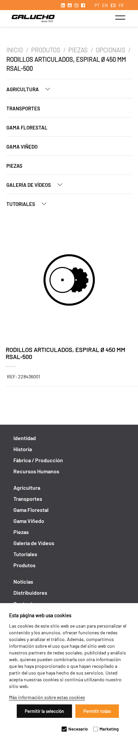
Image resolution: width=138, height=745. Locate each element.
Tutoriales (21, 204)
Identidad (24, 438)
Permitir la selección (44, 711)
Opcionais (110, 50)
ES (113, 5)
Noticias (23, 581)
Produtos (45, 50)
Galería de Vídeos (29, 185)
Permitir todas (97, 711)
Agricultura (23, 89)
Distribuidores (30, 592)
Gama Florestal (27, 127)
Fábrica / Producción (38, 460)
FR (121, 5)
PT (96, 5)
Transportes (23, 108)
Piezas (78, 50)
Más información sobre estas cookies (47, 697)
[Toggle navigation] (120, 17)
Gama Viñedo (22, 147)
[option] (69, 281)
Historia (22, 449)
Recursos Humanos (36, 471)
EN (105, 5)
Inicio (15, 50)
